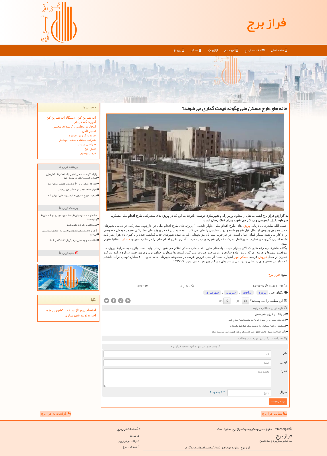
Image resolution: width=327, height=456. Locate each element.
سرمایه (231, 292)
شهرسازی (230, 50)
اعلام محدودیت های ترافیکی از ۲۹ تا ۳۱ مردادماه (73, 240)
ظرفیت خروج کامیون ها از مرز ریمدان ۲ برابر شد (72, 195)
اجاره (91, 315)
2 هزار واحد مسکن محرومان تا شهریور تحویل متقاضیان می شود (69, 232)
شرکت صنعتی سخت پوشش (77, 140)
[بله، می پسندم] (245, 301)
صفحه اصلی (278, 50)
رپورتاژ (178, 50)
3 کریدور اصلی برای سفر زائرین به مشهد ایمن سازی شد (257, 319)
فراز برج (266, 22)
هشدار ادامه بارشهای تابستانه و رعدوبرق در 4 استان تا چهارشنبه (69, 217)
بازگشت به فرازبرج (54, 413)
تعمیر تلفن (89, 131)
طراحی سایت (87, 144)
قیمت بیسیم (88, 153)
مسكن (195, 50)
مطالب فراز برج (252, 50)
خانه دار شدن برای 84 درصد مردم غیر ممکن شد (72, 183)
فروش (262, 257)
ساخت (247, 292)
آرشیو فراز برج (131, 446)
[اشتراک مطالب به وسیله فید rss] (128, 300)
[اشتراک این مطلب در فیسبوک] (114, 300)
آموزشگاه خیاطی (84, 122)
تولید (83, 315)
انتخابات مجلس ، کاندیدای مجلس (74, 126)
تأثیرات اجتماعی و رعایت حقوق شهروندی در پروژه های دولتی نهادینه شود (249, 331)
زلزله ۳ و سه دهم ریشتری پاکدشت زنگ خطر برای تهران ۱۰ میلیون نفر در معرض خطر (71, 176)
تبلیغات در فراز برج (128, 441)
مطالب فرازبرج (272, 413)
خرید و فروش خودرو (82, 135)
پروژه (211, 50)
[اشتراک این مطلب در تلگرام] (121, 300)
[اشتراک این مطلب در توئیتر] (106, 300)
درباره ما (134, 435)
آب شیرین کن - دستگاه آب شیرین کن (71, 117)
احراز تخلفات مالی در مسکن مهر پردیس (77, 189)
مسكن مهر (241, 257)
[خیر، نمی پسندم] (226, 301)
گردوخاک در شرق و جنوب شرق (270, 314)
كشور (59, 310)
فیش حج (90, 148)
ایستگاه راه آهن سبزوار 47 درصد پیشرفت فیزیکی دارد (258, 325)
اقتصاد (90, 310)
